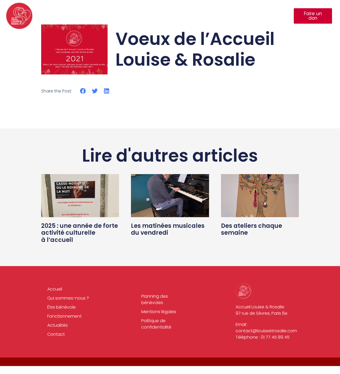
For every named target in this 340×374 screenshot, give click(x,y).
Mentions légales (158, 312)
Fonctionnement (201, 16)
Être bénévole (158, 16)
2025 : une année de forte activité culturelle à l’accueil (79, 233)
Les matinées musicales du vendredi (168, 229)
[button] (83, 91)
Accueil (70, 16)
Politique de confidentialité (156, 324)
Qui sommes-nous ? (111, 16)
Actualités (241, 16)
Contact (274, 16)
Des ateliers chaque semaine (251, 229)
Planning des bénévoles (154, 299)
